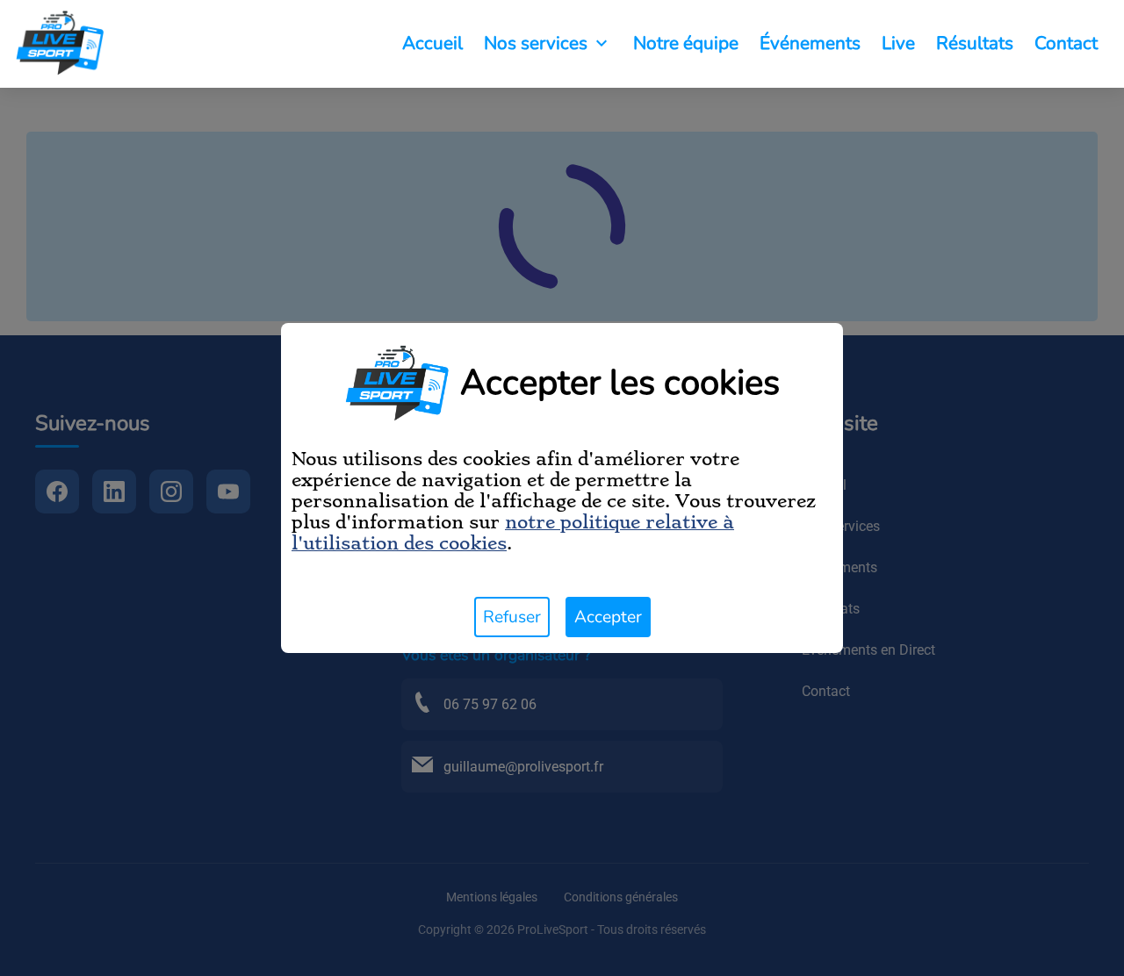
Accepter (608, 617)
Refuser (512, 617)
